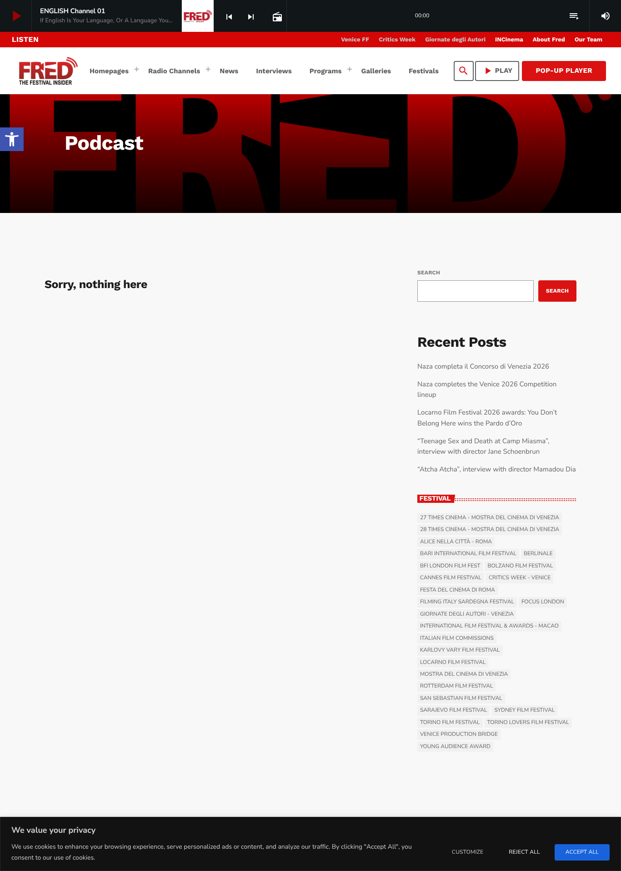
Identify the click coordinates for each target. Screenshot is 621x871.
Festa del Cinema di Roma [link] (457, 590)
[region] (310, 844)
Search (428, 272)
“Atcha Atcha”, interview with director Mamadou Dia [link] (496, 469)
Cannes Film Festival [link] (450, 578)
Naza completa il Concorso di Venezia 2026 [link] (483, 366)
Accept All (582, 852)
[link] (12, 139)
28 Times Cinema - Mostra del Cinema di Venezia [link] (489, 529)
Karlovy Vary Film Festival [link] (460, 650)
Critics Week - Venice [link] (520, 578)
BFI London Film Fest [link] (450, 566)
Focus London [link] (542, 602)
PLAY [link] (497, 70)
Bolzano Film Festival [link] (520, 566)
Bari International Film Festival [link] (468, 553)
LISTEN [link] (25, 39)
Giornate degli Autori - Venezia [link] (467, 614)
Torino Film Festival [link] (450, 722)
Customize (467, 852)
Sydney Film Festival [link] (524, 710)
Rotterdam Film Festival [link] (456, 686)
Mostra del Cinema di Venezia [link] (464, 674)
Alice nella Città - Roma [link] (456, 542)
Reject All (524, 852)
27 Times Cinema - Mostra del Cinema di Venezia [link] (489, 518)
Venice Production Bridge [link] (459, 734)
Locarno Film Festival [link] (453, 662)
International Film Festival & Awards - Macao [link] (489, 626)
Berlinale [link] (538, 553)
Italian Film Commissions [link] (457, 638)
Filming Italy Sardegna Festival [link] (467, 602)
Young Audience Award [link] (455, 746)
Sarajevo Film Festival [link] (453, 710)
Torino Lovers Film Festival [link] (528, 722)
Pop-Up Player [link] (564, 70)
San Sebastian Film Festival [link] (461, 698)
